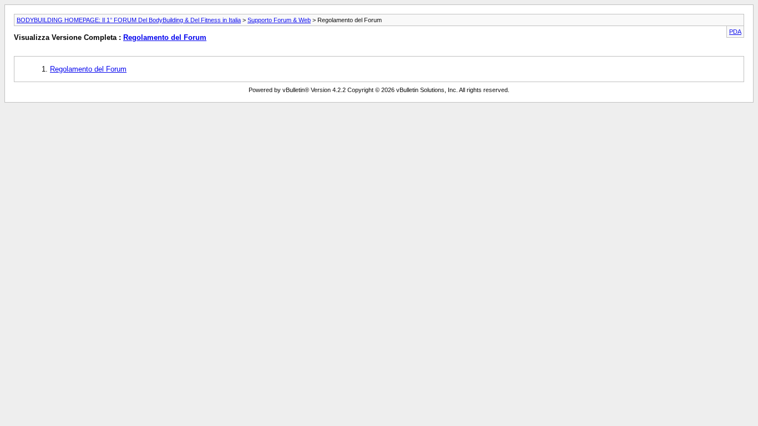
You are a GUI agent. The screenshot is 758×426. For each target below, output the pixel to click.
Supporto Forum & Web (279, 20)
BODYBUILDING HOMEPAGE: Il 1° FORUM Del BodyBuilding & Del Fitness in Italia (129, 20)
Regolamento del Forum (164, 37)
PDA (735, 31)
